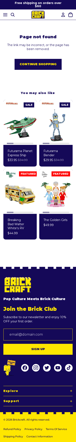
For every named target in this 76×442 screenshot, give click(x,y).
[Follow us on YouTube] (58, 368)
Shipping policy (13, 436)
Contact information (39, 436)
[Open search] (12, 14)
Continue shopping (38, 64)
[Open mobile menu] (4, 14)
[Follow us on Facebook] (25, 368)
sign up (38, 349)
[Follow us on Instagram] (36, 368)
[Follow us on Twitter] (47, 368)
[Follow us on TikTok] (69, 368)
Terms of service (56, 429)
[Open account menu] (62, 14)
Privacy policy (33, 429)
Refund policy (12, 429)
